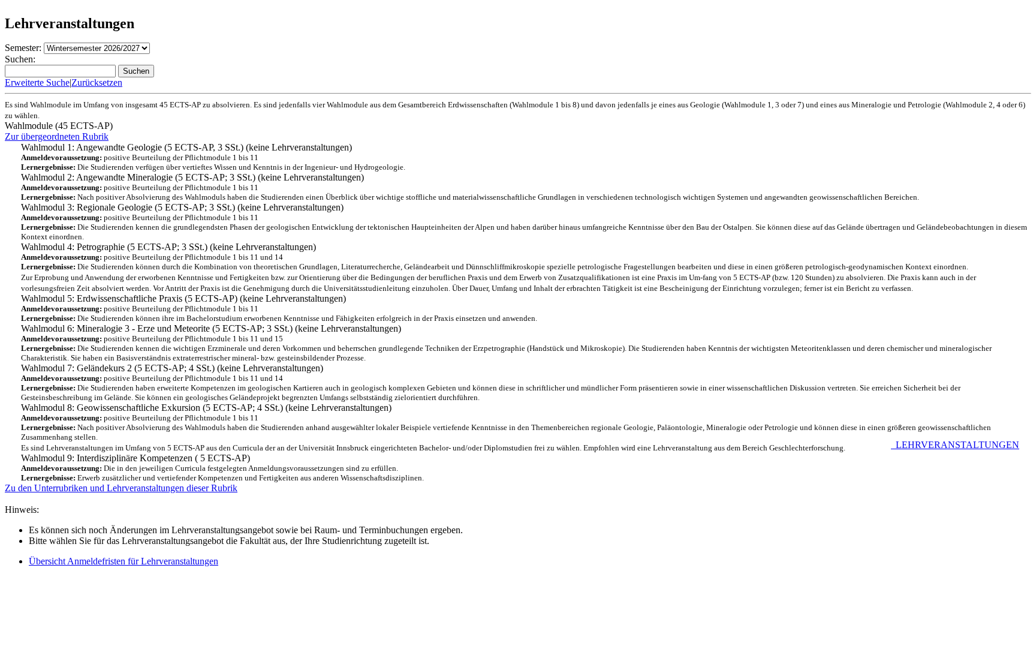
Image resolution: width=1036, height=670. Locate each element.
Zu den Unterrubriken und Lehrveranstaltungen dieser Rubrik (121, 488)
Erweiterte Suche (37, 82)
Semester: (23, 48)
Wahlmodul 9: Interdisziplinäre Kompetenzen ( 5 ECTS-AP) (520, 462)
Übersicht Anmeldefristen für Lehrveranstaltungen (123, 561)
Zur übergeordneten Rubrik (57, 136)
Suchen (136, 71)
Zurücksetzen (96, 82)
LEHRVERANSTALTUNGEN (955, 445)
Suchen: (20, 59)
